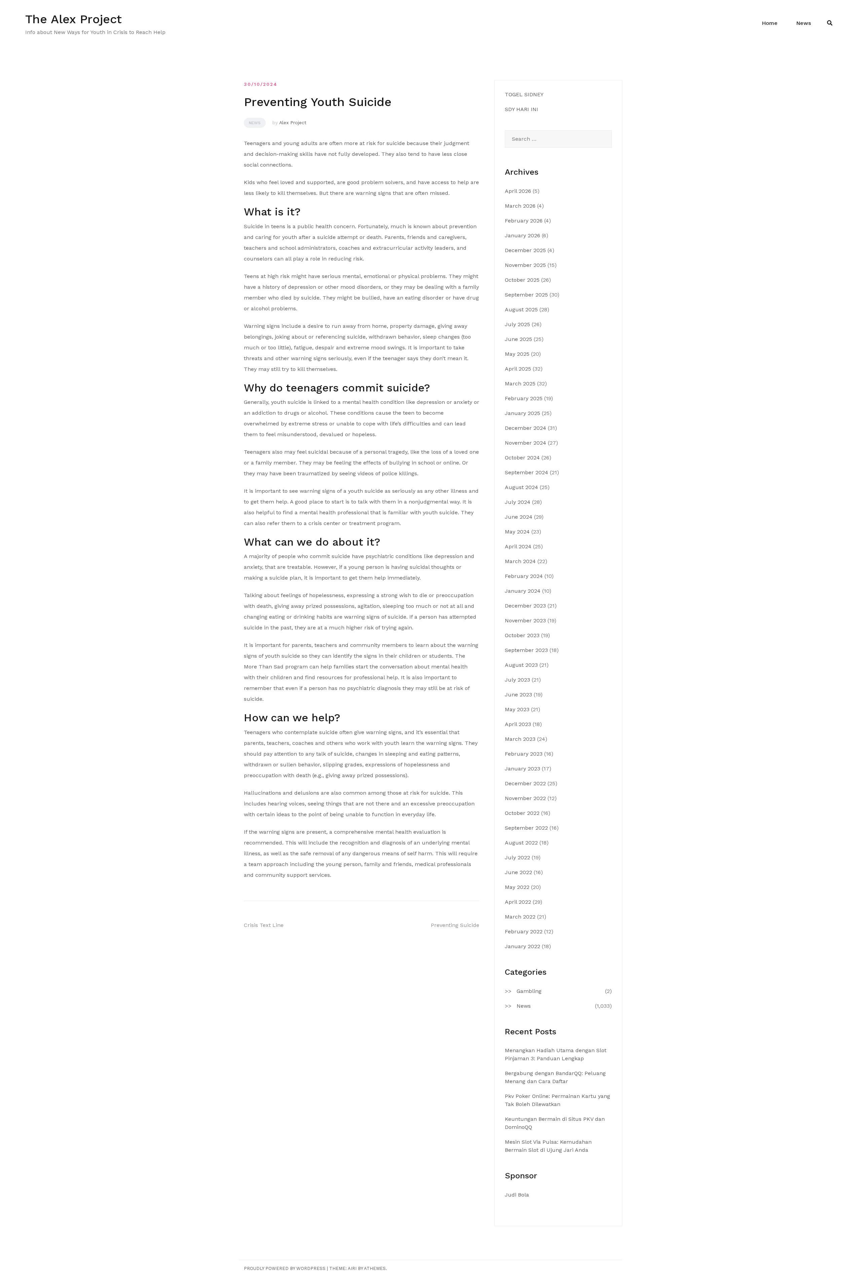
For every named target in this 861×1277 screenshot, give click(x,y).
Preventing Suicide (455, 925)
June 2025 (518, 339)
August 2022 (521, 842)
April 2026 (518, 191)
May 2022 (517, 887)
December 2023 (525, 605)
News (803, 23)
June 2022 (518, 872)
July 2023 (517, 680)
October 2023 (522, 635)
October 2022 (522, 813)
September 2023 (526, 650)
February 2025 (523, 398)
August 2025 (521, 309)
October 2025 (522, 280)
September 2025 (526, 294)
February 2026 (523, 220)
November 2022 (525, 798)
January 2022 (522, 946)
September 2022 (526, 828)
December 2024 (525, 428)
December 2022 (525, 783)
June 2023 (518, 694)
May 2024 (517, 531)
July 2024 (517, 502)
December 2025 (525, 250)
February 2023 (523, 754)
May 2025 (517, 354)
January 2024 (522, 591)
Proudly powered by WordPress (285, 1268)
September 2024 (526, 472)
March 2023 (520, 739)
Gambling (529, 991)
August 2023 (521, 665)
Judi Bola (517, 1195)
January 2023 (522, 768)
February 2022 (523, 931)
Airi (352, 1268)
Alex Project (292, 122)
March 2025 (520, 383)
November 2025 (525, 265)
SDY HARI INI (521, 109)
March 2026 (520, 206)
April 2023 (518, 724)
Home (770, 23)
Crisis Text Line (264, 925)
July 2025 (517, 324)
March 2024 (520, 561)
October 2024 (522, 457)
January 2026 (522, 235)
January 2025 (522, 413)
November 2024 (525, 443)
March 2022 (520, 916)
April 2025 (518, 369)
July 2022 (517, 857)
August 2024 (521, 487)
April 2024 (518, 546)
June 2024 (518, 517)
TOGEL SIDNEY (524, 94)
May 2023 (517, 709)
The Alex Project (73, 19)
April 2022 (518, 902)
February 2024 (524, 576)
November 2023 (525, 620)
